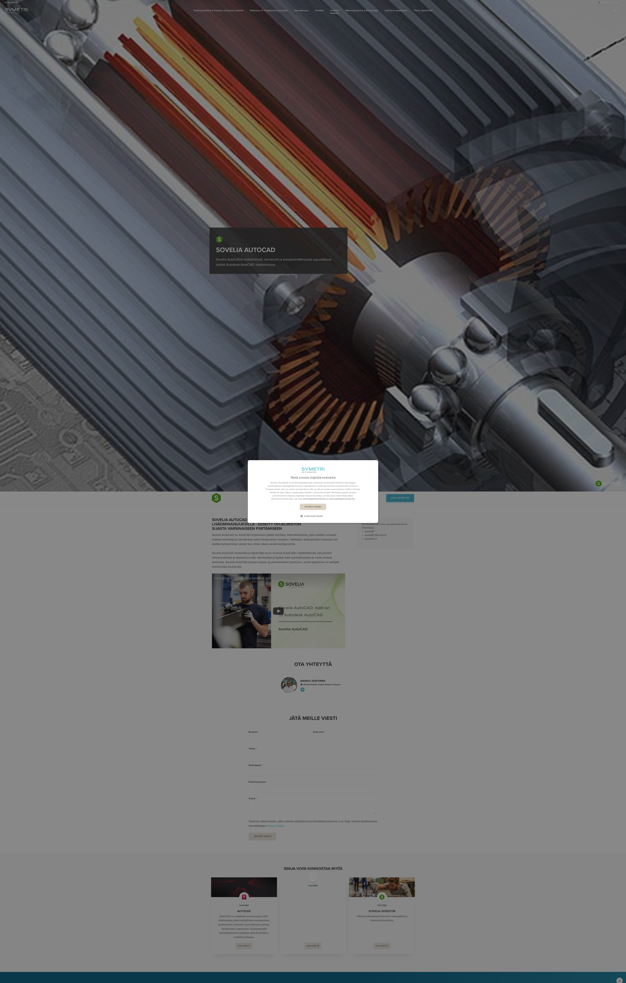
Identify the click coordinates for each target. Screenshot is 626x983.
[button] (313, 516)
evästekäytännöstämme (314, 498)
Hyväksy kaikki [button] (313, 506)
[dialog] (313, 491)
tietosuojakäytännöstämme (342, 498)
